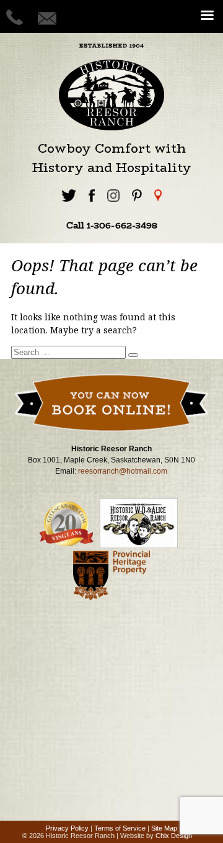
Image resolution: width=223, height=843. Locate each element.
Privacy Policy (67, 828)
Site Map (164, 828)
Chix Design (173, 835)
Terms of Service (120, 828)
